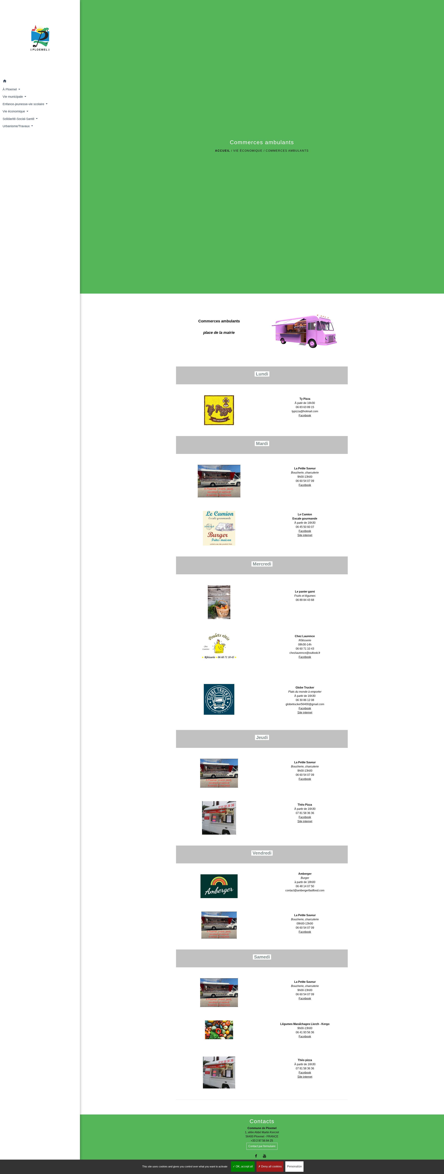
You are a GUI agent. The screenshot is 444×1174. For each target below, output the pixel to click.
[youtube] (266, 1156)
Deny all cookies (271, 1166)
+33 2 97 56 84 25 (262, 1140)
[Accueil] (40, 38)
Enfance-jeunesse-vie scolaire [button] (24, 104)
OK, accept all (244, 1166)
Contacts (262, 1121)
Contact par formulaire (262, 1146)
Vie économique (248, 150)
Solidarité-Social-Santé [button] (19, 119)
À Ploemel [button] (10, 89)
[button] (40, 82)
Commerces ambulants (287, 150)
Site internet (304, 535)
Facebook (305, 415)
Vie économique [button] (14, 111)
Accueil (222, 150)
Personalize (294, 1166)
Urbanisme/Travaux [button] (17, 126)
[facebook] (257, 1156)
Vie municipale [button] (13, 96)
